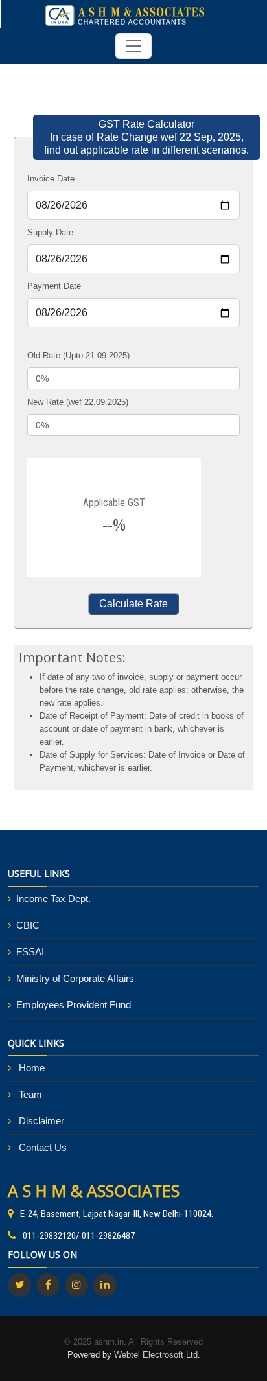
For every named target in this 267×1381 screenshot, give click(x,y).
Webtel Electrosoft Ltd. (157, 1355)
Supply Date (50, 232)
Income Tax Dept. (53, 898)
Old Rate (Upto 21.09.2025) (78, 355)
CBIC (28, 925)
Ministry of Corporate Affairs (75, 978)
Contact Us (43, 1147)
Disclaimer (41, 1120)
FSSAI (30, 951)
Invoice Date (51, 178)
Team (30, 1094)
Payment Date (54, 286)
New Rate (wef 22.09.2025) (77, 402)
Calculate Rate (133, 603)
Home (32, 1067)
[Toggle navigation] (133, 46)
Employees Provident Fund (73, 1004)
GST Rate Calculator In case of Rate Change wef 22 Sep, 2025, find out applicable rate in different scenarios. (146, 137)
